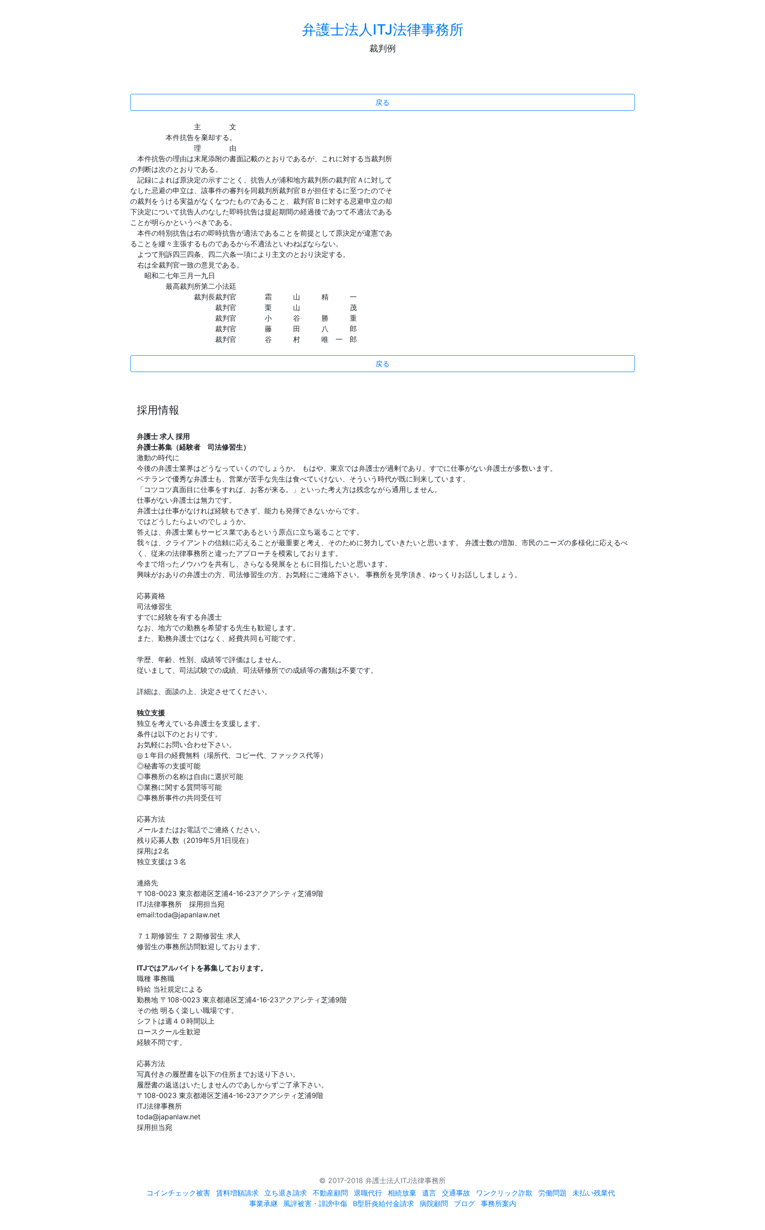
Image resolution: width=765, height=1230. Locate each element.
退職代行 (368, 1192)
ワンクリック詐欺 (504, 1192)
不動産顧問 (330, 1192)
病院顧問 (434, 1203)
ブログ (464, 1203)
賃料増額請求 (237, 1192)
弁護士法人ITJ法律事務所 (383, 29)
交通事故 (456, 1192)
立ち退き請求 (285, 1192)
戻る (382, 102)
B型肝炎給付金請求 (383, 1203)
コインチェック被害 (178, 1192)
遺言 (429, 1192)
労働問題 (552, 1192)
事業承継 (263, 1203)
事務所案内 (498, 1203)
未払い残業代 (593, 1192)
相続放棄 (402, 1192)
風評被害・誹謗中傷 (315, 1203)
